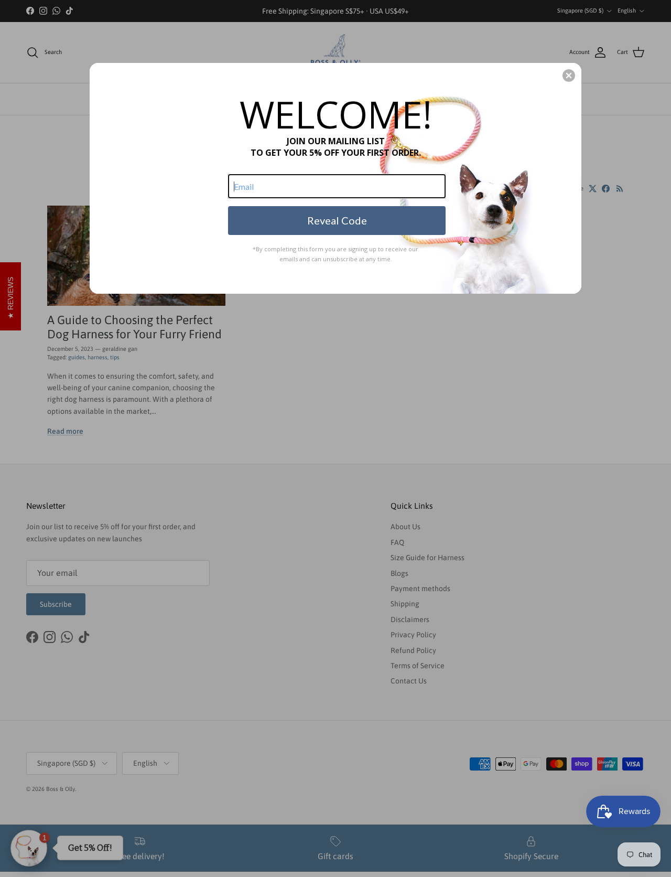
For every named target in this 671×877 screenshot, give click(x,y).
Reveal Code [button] (337, 220)
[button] (568, 75)
